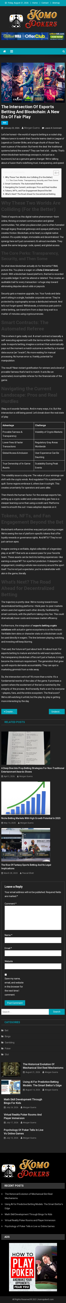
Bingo (8, 1036)
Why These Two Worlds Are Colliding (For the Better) (29, 177)
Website (9, 961)
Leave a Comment (53, 128)
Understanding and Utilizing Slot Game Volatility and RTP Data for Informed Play (58, 711)
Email (8, 948)
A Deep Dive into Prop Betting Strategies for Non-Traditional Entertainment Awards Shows (32, 770)
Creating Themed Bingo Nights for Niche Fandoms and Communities (11, 711)
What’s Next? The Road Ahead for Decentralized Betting (30, 194)
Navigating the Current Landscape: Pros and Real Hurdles (31, 187)
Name (8, 935)
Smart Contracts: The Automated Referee (24, 183)
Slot (7, 1054)
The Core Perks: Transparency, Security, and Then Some (33, 180)
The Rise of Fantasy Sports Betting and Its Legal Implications (26, 867)
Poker (8, 1048)
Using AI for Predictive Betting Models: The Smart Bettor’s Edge (42, 1083)
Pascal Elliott (28, 873)
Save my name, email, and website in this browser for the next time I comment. (14, 986)
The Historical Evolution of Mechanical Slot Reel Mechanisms (43, 1066)
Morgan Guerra (32, 128)
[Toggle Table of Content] (54, 173)
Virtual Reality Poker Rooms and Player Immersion (23, 1116)
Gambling (9, 1042)
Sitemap (56, 3)
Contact (45, 3)
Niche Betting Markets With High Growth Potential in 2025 (30, 818)
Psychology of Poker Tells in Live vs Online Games (23, 1131)
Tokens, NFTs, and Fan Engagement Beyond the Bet (28, 190)
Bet (4, 123)
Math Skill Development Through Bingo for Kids (23, 1101)
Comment (10, 903)
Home (35, 3)
